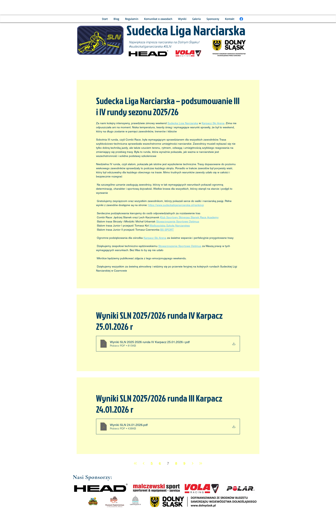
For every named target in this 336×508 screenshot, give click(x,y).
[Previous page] (143, 463)
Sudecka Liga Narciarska (187, 30)
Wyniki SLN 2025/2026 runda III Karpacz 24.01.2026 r (159, 404)
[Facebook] (241, 19)
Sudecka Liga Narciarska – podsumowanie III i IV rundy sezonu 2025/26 (168, 106)
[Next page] (192, 463)
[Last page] (200, 463)
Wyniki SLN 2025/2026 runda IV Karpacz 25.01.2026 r (159, 321)
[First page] (135, 463)
